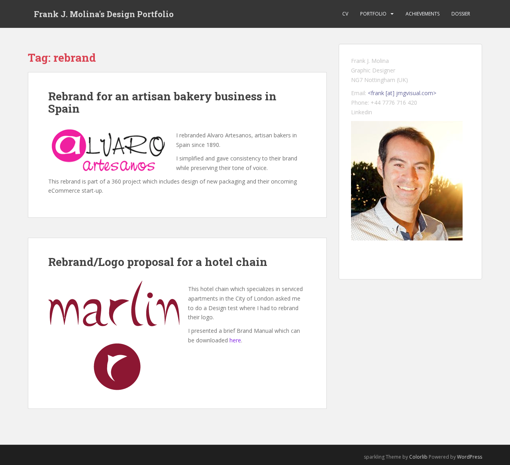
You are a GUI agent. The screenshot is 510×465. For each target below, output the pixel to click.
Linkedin (361, 112)
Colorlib (418, 456)
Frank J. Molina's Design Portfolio (104, 14)
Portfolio (373, 13)
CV (345, 13)
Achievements (422, 13)
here (235, 340)
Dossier (460, 13)
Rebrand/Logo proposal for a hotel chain (157, 261)
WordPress (469, 456)
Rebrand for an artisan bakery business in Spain (162, 102)
